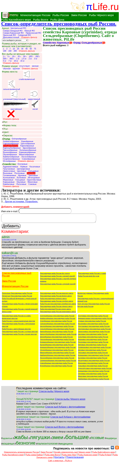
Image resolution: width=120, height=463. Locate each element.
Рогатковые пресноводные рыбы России (93, 342)
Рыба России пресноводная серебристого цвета (58, 304)
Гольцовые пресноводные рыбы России (93, 366)
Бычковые (21, 177)
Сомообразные (28, 159)
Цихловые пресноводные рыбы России (92, 334)
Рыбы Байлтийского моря (103, 452)
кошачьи (8, 443)
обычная (7, 68)
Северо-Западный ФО (12, 31)
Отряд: (6, 139)
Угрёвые (23, 167)
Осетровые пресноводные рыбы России (93, 316)
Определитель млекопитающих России (21, 452)
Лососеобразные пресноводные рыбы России (57, 358)
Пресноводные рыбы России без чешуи (55, 273)
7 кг (10, 61)
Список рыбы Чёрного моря (54, 391)
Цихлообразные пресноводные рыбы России (56, 326)
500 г (5, 59)
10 (14, 49)
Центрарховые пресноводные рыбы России (94, 329)
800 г (12, 59)
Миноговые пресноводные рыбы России (93, 376)
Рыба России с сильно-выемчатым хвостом (18, 321)
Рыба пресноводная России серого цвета (55, 309)
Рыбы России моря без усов (88, 276)
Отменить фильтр (29, 37)
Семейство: (9, 164)
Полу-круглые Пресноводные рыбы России (93, 304)
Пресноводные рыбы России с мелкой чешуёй (57, 276)
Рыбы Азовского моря (87, 455)
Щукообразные (29, 148)
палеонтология (47, 443)
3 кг (35, 59)
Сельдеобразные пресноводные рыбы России (57, 329)
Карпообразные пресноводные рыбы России (56, 331)
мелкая (35, 66)
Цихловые (21, 171)
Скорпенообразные (11, 159)
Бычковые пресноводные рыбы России (92, 358)
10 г (14, 56)
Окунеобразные (10, 154)
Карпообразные (27, 146)
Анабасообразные (11, 141)
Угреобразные (27, 141)
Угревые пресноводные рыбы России (92, 321)
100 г (31, 56)
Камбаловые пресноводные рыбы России (93, 379)
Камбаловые (8, 184)
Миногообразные (26, 154)
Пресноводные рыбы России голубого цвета (56, 301)
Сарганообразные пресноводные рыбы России (57, 323)
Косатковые (35, 167)
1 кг (17, 59)
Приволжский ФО (33, 33)
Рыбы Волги (40, 19)
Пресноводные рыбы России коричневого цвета (58, 312)
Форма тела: (9, 125)
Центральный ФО (18, 28)
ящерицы (111, 438)
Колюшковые (9, 177)
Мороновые (8, 180)
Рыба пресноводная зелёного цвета (53, 298)
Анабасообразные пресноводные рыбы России (57, 318)
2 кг (30, 59)
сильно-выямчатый (11, 89)
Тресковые (33, 175)
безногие (25, 443)
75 (35, 49)
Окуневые (21, 182)
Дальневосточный (11, 37)
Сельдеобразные (10, 146)
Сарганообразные (11, 143)
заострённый (16, 109)
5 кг (4, 61)
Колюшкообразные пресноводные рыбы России (58, 342)
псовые (97, 438)
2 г (4, 56)
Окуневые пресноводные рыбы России (92, 373)
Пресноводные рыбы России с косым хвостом (19, 334)
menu (14, 15)
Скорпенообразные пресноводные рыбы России (58, 360)
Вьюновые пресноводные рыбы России (92, 339)
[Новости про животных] (112, 448)
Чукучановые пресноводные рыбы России (94, 326)
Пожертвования (75, 457)
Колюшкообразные (28, 150)
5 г (9, 56)
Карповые (31, 173)
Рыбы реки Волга (52, 455)
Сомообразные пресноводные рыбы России (56, 363)
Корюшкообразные (27, 152)
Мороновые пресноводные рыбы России (93, 363)
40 (26, 49)
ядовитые (7, 438)
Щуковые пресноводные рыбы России (92, 350)
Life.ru (105, 6)
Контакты (59, 457)
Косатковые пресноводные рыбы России (93, 323)
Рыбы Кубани (105, 455)
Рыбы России (61, 15)
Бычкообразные (10, 152)
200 (15, 51)
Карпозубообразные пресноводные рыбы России (58, 334)
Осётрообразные (19, 139)
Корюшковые (8, 182)
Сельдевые (33, 171)
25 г (19, 56)
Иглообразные (9, 161)
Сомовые (32, 184)
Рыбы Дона (57, 19)
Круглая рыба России (85, 306)
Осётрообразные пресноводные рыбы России (57, 316)
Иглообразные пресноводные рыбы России (56, 366)
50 (31, 49)
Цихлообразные (28, 143)
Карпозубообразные (12, 148)
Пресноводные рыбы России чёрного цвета (56, 306)
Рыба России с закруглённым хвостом (16, 329)
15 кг (22, 61)
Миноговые (32, 182)
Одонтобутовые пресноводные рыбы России (95, 368)
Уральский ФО (9, 35)
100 (4, 51)
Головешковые (9, 175)
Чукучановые (9, 169)
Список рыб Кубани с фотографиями (65, 407)
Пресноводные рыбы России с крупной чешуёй (57, 284)
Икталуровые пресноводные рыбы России (94, 360)
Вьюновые (7, 173)
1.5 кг (24, 59)
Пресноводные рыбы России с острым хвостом (20, 331)
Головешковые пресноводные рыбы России (94, 347)
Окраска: (7, 135)
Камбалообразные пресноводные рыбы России (57, 355)
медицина (66, 443)
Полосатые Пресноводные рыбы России (17, 293)
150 (9, 51)
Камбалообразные (11, 157)
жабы (21, 437)
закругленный (34, 99)
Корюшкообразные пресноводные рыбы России (58, 347)
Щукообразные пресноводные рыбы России (56, 337)
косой (35, 109)
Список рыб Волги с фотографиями (64, 427)
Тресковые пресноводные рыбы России (93, 352)
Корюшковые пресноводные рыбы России (93, 371)
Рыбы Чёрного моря (101, 15)
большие (77, 437)
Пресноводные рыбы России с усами (92, 273)
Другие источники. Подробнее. (21, 201)
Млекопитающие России (35, 15)
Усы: (5, 129)
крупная (16, 68)
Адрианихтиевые (10, 167)
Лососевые (21, 184)
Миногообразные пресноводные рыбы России (57, 352)
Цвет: (5, 132)
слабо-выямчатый (27, 79)
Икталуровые (34, 177)
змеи (57, 437)
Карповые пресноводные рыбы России (92, 345)
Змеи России (79, 15)
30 (22, 49)
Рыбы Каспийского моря (16, 19)
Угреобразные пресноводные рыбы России (56, 321)
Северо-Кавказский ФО (13, 33)
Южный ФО (30, 31)
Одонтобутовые (34, 180)
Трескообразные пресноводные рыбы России (57, 339)
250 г (37, 56)
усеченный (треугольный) (14, 99)
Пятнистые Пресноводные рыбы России (17, 296)
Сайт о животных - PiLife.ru (60, 460)
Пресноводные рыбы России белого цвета (56, 296)
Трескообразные (10, 150)
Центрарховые (23, 169)
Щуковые (22, 175)
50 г (25, 56)
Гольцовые (20, 180)
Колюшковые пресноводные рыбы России (93, 355)
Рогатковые (19, 173)
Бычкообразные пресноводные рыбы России (56, 345)
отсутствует (24, 66)
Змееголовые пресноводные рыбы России (94, 331)
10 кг (16, 61)
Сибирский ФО (24, 35)
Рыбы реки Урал (69, 455)
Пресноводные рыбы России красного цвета (56, 293)
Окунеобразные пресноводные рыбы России (56, 350)
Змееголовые (9, 171)
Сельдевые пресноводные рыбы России (93, 337)
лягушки (40, 437)
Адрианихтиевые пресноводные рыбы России (95, 318)
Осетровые (22, 164)
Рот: (5, 122)
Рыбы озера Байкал (34, 455)
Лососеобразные (28, 157)
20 (18, 49)
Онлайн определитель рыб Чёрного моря (72, 452)
